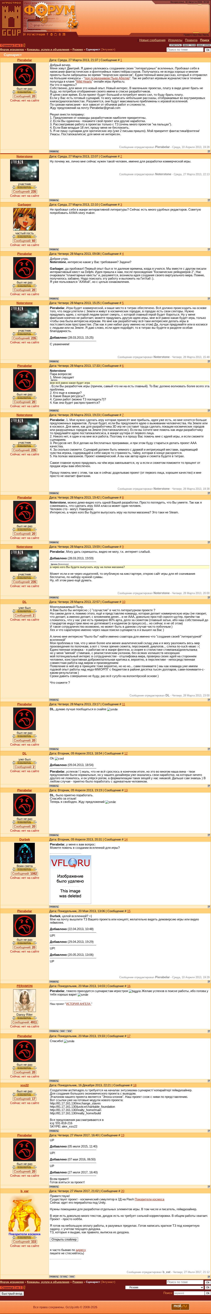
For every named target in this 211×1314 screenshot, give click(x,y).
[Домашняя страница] (63, 1031)
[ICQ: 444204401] (69, 1031)
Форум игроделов (12, 49)
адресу (81, 1250)
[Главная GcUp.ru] (11, 35)
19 (122, 1135)
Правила (191, 40)
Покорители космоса (149, 1199)
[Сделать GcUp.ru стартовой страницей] (51, 35)
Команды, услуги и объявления (48, 49)
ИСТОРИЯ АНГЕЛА (78, 1003)
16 (128, 986)
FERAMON (25, 986)
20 (122, 1191)
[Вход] (47, 35)
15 (128, 911)
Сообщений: (24, 96)
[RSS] (64, 35)
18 (134, 1085)
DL (24, 602)
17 (128, 1036)
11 (123, 704)
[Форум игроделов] (24, 35)
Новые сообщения (152, 40)
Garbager (24, 204)
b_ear (25, 1191)
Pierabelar (24, 60)
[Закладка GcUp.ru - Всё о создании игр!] (56, 35)
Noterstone (24, 156)
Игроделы (175, 40)
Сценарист (93, 49)
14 (126, 839)
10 (123, 602)
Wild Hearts (84, 81)
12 (126, 753)
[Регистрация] (36, 35)
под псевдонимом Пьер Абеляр (107, 78)
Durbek (24, 839)
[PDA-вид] (60, 35)
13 (126, 790)
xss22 (24, 1085)
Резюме (78, 49)
